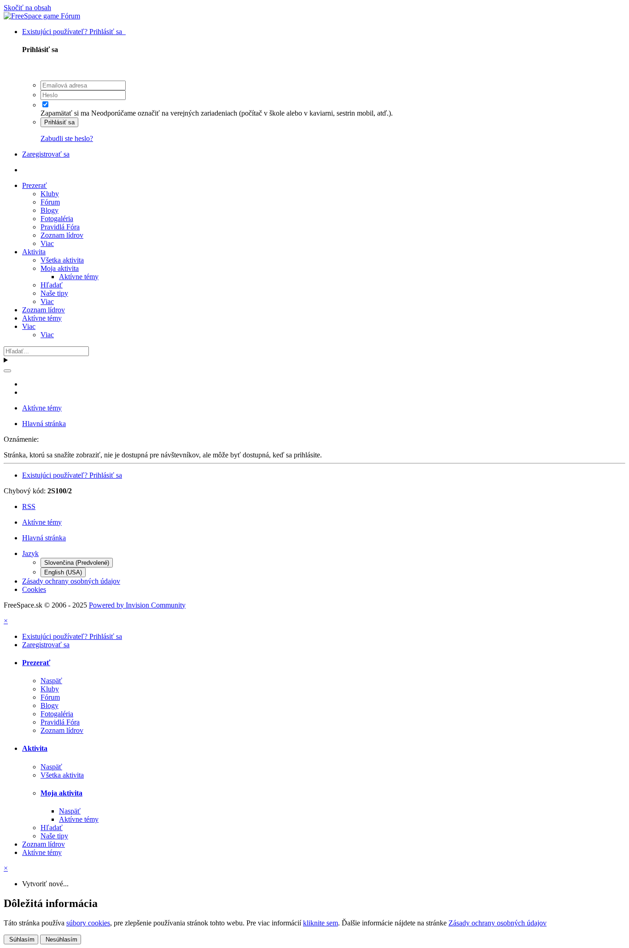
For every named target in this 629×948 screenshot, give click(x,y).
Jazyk (30, 553)
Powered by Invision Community (137, 605)
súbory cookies (88, 923)
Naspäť (51, 681)
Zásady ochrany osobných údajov (71, 581)
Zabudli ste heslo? (67, 138)
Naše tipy (54, 293)
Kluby (50, 194)
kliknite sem (320, 923)
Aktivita (34, 252)
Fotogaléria (57, 218)
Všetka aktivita (62, 260)
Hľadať (52, 285)
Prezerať (34, 185)
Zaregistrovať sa (46, 154)
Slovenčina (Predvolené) (76, 562)
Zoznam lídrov (62, 235)
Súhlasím (21, 939)
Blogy (49, 210)
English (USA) (63, 572)
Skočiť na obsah (27, 8)
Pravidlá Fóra (60, 227)
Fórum (50, 202)
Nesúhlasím (60, 939)
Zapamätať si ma (65, 113)
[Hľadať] (7, 370)
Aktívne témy (79, 277)
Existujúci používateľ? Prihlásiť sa (74, 31)
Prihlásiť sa (59, 122)
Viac (47, 243)
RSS (28, 506)
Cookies (34, 589)
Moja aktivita (60, 268)
